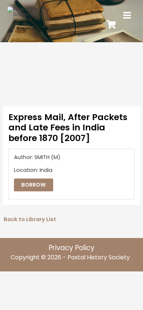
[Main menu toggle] (127, 15)
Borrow (33, 184)
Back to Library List (30, 219)
